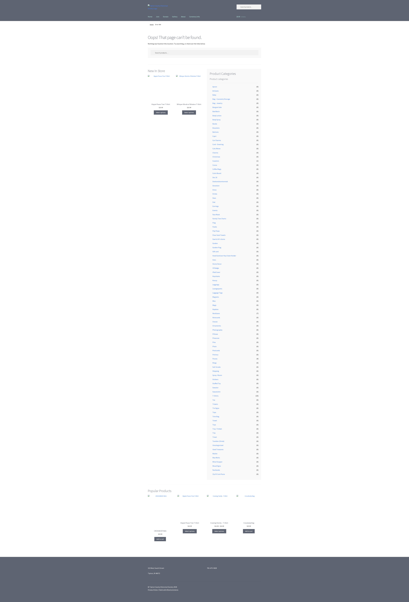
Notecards (216, 317)
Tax (213, 400)
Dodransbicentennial (220, 181)
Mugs (214, 305)
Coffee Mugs (216, 169)
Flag (214, 223)
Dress (214, 190)
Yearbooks (216, 470)
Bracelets (216, 128)
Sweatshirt (216, 392)
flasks (214, 227)
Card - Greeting (218, 144)
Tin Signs (215, 408)
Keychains (216, 276)
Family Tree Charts (219, 219)
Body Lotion (216, 116)
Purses (214, 359)
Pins (214, 342)
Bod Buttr (216, 111)
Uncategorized (217, 445)
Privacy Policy (153, 590)
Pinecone (215, 338)
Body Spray (216, 120)
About (183, 17)
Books (214, 124)
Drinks (214, 194)
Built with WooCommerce (168, 590)
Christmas (216, 157)
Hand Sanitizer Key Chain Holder (224, 256)
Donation (215, 186)
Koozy (214, 280)
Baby (214, 95)
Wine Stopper (217, 462)
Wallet (214, 454)
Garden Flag (216, 247)
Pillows (215, 334)
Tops (214, 412)
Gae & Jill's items (218, 239)
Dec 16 (214, 177)
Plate (214, 346)
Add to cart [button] (160, 539)
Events (214, 210)
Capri (214, 136)
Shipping (215, 371)
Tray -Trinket (217, 429)
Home (150, 17)
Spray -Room (217, 375)
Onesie (214, 322)
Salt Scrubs (216, 367)
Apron (214, 87)
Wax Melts (216, 458)
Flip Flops (216, 231)
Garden (215, 243)
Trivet (214, 437)
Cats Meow (216, 148)
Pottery (215, 355)
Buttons (215, 132)
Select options (161, 112)
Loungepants (217, 289)
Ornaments (216, 326)
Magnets (215, 297)
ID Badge (215, 268)
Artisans (215, 91)
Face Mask (216, 214)
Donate (165, 17)
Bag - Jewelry (217, 103)
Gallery (174, 17)
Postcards (216, 350)
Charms (215, 153)
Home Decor (217, 264)
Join (157, 17)
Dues (214, 198)
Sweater (215, 388)
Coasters (215, 161)
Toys (214, 425)
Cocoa (214, 165)
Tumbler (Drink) (218, 441)
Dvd (213, 202)
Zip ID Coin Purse (218, 474)
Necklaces (216, 313)
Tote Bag (215, 416)
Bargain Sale (217, 107)
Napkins (215, 309)
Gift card (215, 251)
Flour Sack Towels (218, 235)
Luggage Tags (217, 293)
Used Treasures (217, 449)
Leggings (215, 285)
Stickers (215, 379)
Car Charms (216, 140)
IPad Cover (216, 272)
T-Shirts (215, 396)
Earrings (215, 206)
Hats (214, 260)
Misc (214, 301)
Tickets (215, 404)
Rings (214, 363)
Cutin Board (216, 173)
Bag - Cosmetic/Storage (221, 99)
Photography (217, 330)
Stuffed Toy (216, 383)
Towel (214, 420)
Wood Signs (216, 466)
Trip (213, 433)
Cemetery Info (194, 17)
